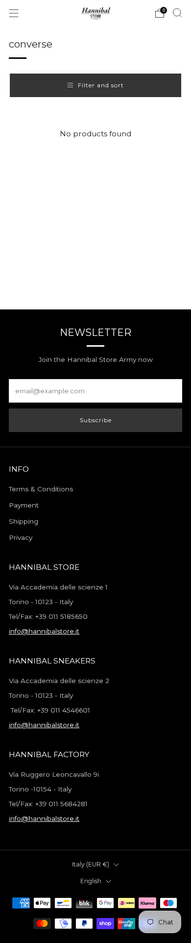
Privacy (20, 537)
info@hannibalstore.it (44, 631)
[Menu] (14, 13)
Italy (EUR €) (90, 864)
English (90, 881)
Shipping (23, 521)
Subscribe (96, 420)
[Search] (177, 13)
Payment (24, 505)
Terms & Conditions (41, 489)
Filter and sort (101, 85)
